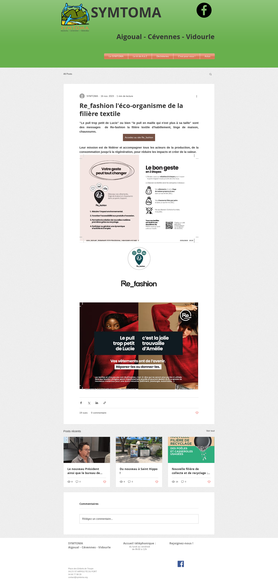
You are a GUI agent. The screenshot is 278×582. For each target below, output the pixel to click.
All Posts (67, 74)
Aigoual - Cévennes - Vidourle (89, 547)
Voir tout (210, 430)
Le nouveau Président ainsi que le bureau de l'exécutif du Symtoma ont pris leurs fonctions (86, 471)
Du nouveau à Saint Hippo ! (139, 471)
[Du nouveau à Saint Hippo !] (139, 450)
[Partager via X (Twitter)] (88, 402)
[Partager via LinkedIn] (96, 402)
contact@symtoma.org (78, 577)
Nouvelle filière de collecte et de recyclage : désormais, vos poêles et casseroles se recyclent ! (190, 471)
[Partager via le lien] (104, 402)
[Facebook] (204, 10)
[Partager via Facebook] (81, 402)
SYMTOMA (75, 543)
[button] (116, 56)
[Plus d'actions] (197, 96)
